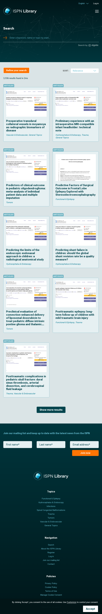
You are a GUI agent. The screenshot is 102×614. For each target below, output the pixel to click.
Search (51, 545)
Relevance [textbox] (78, 70)
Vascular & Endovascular (51, 521)
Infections (51, 506)
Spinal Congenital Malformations (51, 510)
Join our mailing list (51, 560)
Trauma (51, 514)
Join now (85, 453)
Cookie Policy (51, 587)
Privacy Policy (51, 583)
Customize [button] (71, 602)
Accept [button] (90, 608)
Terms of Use (51, 591)
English (81, 3)
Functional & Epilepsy (51, 498)
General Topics (51, 525)
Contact (51, 564)
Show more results (51, 409)
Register (51, 552)
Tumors (51, 518)
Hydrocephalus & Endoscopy (51, 502)
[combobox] (85, 70)
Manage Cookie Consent (51, 595)
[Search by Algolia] (88, 46)
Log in (96, 3)
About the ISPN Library (51, 548)
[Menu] (95, 11)
